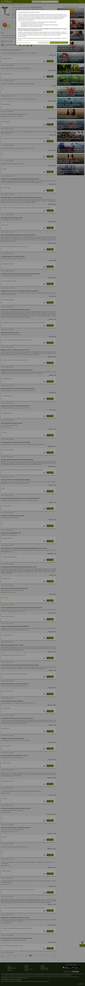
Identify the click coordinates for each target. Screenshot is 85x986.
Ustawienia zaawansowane (23, 42)
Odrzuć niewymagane (43, 42)
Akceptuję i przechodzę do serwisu (59, 42)
